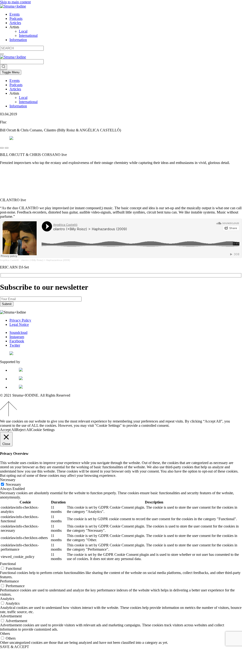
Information (18, 40)
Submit (7, 304)
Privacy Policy (20, 320)
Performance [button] (9, 581)
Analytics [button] (7, 599)
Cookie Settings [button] (43, 430)
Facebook (16, 341)
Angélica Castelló (9, 260)
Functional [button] (8, 564)
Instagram (16, 337)
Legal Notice (19, 324)
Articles (15, 23)
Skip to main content (15, 2)
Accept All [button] (8, 430)
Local (23, 31)
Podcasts (15, 19)
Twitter (14, 345)
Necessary (13, 484)
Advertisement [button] (11, 616)
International (28, 35)
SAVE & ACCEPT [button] (14, 647)
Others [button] (5, 634)
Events (14, 14)
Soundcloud (18, 333)
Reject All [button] (23, 430)
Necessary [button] (7, 480)
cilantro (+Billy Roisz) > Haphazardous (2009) (45, 260)
